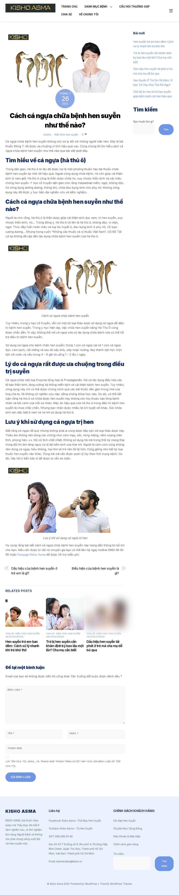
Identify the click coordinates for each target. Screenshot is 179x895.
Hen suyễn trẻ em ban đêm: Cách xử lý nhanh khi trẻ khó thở (22, 646)
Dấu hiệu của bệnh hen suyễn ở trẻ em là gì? (34, 570)
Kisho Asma (57, 883)
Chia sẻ (66, 14)
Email (74, 733)
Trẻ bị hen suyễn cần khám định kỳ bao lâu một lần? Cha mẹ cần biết (65, 646)
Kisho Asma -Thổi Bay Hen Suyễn (81, 820)
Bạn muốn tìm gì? (143, 121)
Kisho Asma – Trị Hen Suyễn (76, 828)
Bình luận (15, 689)
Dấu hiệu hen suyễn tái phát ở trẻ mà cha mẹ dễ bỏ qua (104, 646)
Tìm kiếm (118, 853)
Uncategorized (14, 636)
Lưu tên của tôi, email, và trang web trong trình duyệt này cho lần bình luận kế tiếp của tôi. (63, 763)
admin (47, 134)
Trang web (15, 748)
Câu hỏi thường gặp (134, 6)
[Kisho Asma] (30, 10)
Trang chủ (69, 6)
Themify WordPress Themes (116, 883)
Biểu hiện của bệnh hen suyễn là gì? (95, 570)
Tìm (166, 129)
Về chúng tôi (88, 14)
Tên (11, 733)
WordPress (91, 883)
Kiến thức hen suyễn (66, 134)
